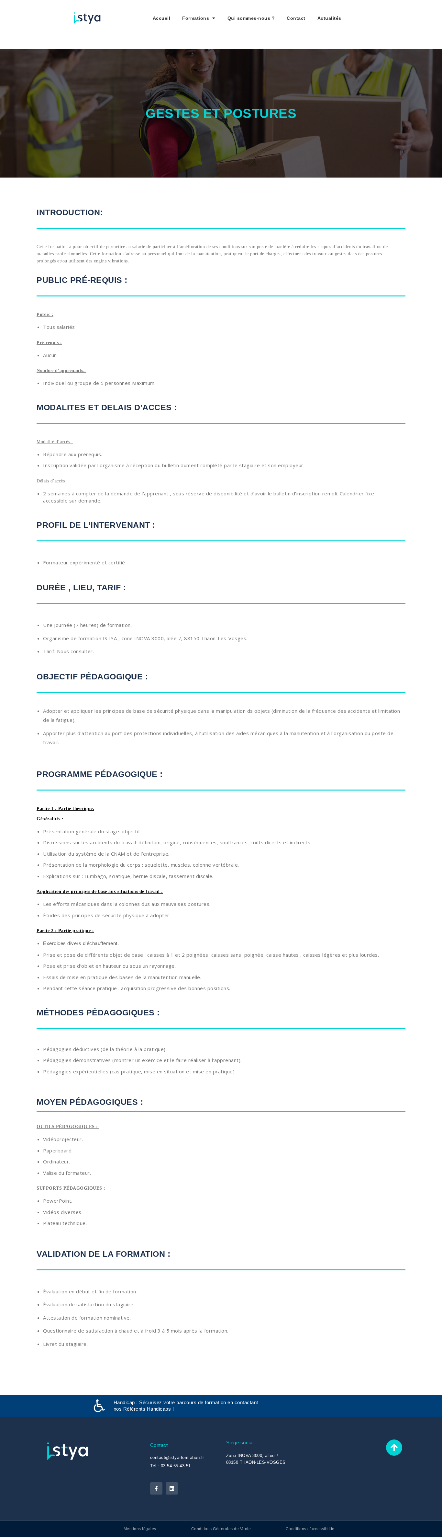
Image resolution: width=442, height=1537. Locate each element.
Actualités (329, 18)
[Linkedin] (172, 1488)
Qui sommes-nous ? (251, 18)
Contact (296, 18)
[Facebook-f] (156, 1488)
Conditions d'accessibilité (310, 1529)
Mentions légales (140, 1529)
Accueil (162, 18)
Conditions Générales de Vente (221, 1529)
